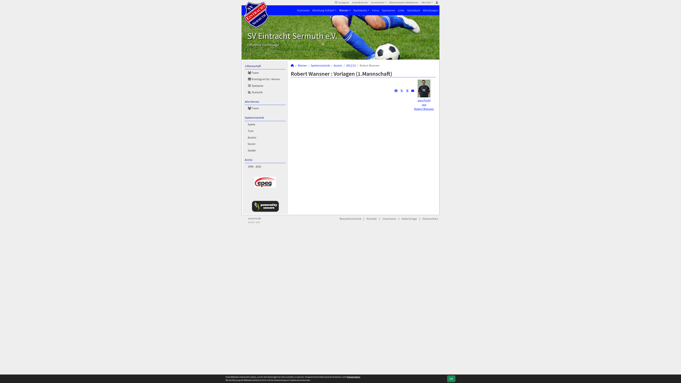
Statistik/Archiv (360, 2)
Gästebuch (413, 10)
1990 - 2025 (254, 166)
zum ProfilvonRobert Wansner (424, 105)
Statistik (256, 92)
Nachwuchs (360, 10)
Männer (343, 10)
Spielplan (257, 85)
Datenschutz (430, 218)
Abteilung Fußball (323, 10)
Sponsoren (388, 10)
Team (255, 72)
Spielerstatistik (254, 117)
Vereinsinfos (377, 2)
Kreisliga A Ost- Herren (265, 79)
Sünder (252, 150)
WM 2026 (426, 2)
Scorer (252, 144)
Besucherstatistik (350, 218)
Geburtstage (409, 218)
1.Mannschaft (253, 66)
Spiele (251, 124)
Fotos (375, 10)
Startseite (303, 10)
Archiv (248, 160)
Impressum (389, 218)
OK (451, 379)
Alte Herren (252, 101)
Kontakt (372, 218)
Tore (250, 131)
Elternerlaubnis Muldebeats (403, 2)
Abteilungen (430, 10)
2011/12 (351, 65)
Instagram (343, 2)
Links (401, 10)
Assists (252, 137)
